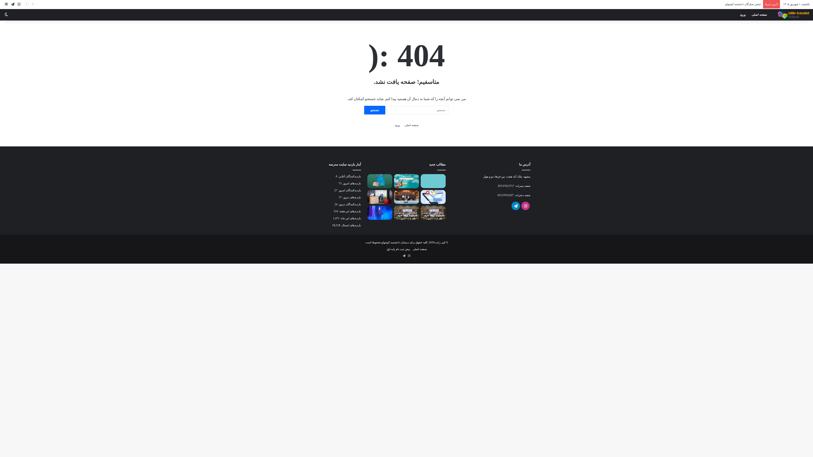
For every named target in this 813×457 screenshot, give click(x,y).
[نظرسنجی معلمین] (433, 197)
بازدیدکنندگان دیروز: (349, 204)
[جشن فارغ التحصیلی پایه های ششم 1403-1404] (406, 197)
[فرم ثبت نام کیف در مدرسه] (379, 181)
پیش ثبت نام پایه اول (398, 249)
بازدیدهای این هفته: (349, 211)
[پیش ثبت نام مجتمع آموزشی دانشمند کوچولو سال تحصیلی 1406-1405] (406, 181)
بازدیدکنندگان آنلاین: (349, 176)
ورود (743, 14)
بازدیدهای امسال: (350, 225)
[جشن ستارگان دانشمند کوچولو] (433, 213)
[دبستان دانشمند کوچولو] (793, 15)
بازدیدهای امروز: (351, 183)
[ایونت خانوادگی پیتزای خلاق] (379, 197)
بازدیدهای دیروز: (351, 197)
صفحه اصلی (759, 14)
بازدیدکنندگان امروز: (349, 190)
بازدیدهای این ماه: (350, 218)
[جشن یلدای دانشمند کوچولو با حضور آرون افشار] (379, 213)
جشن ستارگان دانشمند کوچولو (743, 4)
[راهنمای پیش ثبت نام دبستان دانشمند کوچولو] (433, 181)
